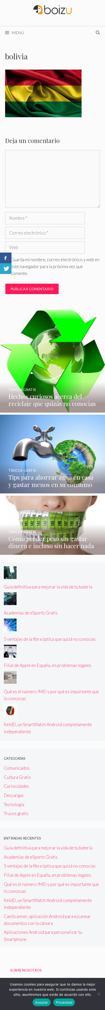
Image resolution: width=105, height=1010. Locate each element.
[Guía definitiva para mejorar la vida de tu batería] (10, 575)
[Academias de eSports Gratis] (10, 601)
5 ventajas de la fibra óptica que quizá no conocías (50, 639)
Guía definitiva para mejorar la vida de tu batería (48, 586)
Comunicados (17, 768)
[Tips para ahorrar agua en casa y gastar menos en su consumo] (52, 490)
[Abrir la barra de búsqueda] (98, 32)
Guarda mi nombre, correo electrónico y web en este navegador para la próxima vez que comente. (55, 266)
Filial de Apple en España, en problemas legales (47, 665)
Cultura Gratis (17, 777)
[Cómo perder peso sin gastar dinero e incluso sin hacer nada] (52, 551)
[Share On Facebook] (5, 258)
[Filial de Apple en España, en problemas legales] (10, 654)
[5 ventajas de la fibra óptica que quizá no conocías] (10, 628)
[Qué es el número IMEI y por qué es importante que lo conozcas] (10, 680)
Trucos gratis (16, 813)
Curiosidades (16, 786)
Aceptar (41, 1002)
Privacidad (64, 1002)
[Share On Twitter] (5, 268)
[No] (98, 993)
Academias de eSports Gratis (31, 612)
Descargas (14, 795)
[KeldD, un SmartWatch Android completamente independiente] (10, 713)
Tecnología (14, 804)
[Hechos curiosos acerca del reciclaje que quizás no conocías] (52, 409)
